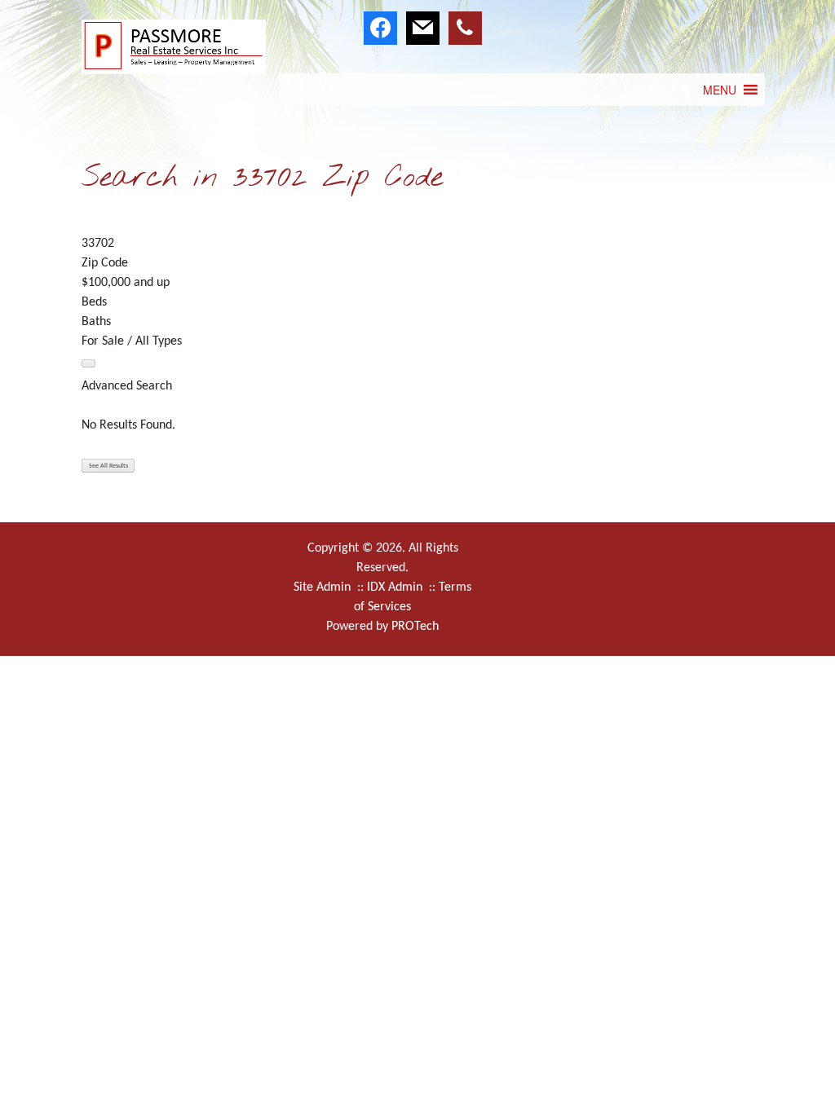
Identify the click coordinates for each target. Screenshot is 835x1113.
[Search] (88, 363)
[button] (719, 89)
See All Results (108, 466)
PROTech (415, 626)
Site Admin (324, 587)
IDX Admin (396, 587)
